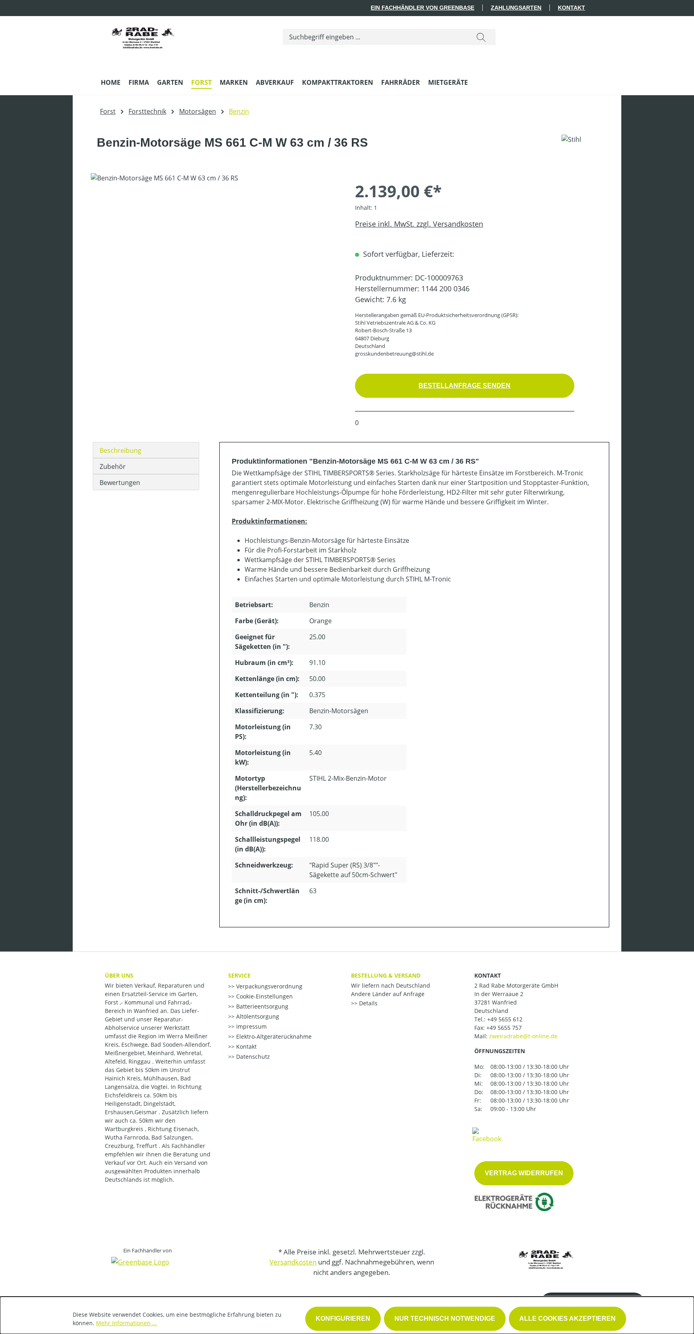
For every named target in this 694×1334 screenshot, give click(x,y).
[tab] (146, 450)
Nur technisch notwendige (444, 1318)
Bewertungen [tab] (120, 482)
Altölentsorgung (257, 1016)
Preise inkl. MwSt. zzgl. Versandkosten (419, 224)
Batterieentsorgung (261, 1006)
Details (367, 1003)
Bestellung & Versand (385, 975)
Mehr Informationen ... (126, 1323)
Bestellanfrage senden (464, 385)
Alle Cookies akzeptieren (567, 1318)
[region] (215, 259)
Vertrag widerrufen (524, 1173)
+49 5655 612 (505, 1019)
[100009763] (215, 259)
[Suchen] (481, 37)
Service (239, 975)
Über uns (119, 975)
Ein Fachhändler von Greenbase (422, 7)
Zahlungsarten (516, 7)
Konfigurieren (343, 1318)
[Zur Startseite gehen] (143, 35)
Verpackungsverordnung (268, 986)
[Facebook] (486, 1134)
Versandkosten (292, 1261)
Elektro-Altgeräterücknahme (273, 1036)
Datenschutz (252, 1056)
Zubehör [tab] (113, 466)
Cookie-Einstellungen (264, 996)
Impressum (251, 1026)
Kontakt (571, 7)
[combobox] (375, 37)
